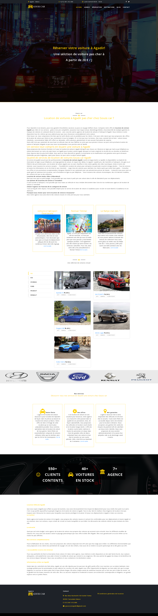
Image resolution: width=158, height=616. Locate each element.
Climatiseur (72, 295)
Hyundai (34, 282)
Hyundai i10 (60, 293)
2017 (58, 295)
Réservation (97, 7)
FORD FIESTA (61, 362)
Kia (32, 278)
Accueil (79, 7)
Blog (119, 7)
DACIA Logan (99, 333)
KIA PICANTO (99, 294)
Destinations (109, 7)
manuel (64, 295)
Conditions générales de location (111, 594)
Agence (87, 7)
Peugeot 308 (60, 328)
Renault (34, 295)
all (32, 273)
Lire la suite (51, 248)
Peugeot (34, 291)
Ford (32, 286)
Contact (126, 7)
